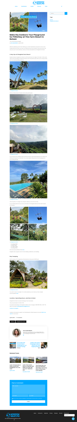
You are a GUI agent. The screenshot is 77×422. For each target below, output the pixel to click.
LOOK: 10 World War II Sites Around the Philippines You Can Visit (15, 366)
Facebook (12, 308)
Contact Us (40, 413)
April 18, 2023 (12, 317)
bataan (12, 321)
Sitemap (56, 413)
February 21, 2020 (39, 372)
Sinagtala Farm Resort (14, 90)
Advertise (46, 413)
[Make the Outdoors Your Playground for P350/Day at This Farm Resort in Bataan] (16, 333)
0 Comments (19, 317)
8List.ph (60, 413)
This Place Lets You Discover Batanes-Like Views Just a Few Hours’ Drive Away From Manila (41, 368)
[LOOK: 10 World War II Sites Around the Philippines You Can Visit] (15, 360)
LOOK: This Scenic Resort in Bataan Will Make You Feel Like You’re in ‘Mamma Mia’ (28, 367)
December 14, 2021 (26, 371)
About (35, 413)
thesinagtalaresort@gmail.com (23, 306)
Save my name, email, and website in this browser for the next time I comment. (27, 398)
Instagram (16, 308)
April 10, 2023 (12, 370)
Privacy (51, 413)
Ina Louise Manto (14, 43)
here (23, 249)
